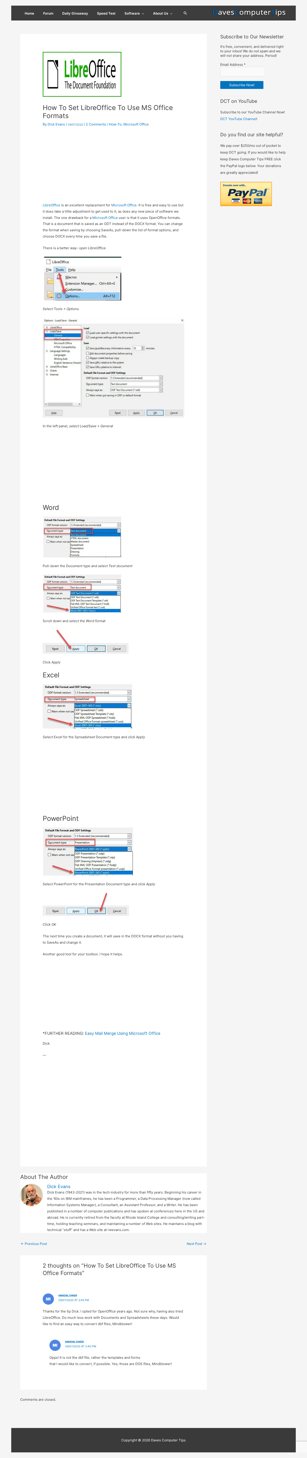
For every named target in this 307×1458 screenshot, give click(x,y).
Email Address (233, 64)
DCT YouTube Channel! (238, 119)
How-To (115, 124)
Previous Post (34, 1244)
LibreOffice (51, 205)
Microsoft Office (136, 124)
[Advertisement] (113, 165)
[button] (185, 13)
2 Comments (96, 124)
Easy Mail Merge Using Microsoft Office (122, 1033)
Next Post (196, 1244)
